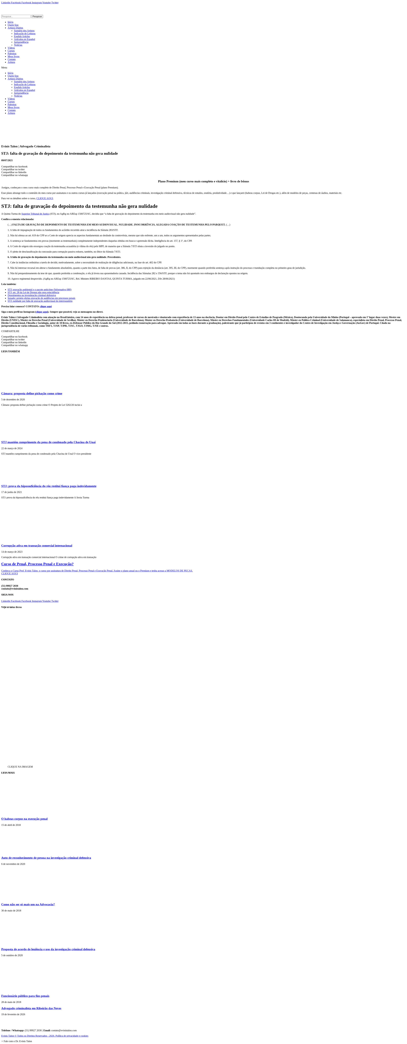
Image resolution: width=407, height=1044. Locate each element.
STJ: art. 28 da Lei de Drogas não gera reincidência (33, 292)
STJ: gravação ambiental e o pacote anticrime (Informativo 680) (39, 289)
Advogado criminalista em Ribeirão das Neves (31, 1008)
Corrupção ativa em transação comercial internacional (36, 545)
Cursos (11, 50)
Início (10, 22)
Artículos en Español (24, 39)
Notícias (18, 45)
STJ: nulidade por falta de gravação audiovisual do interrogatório (40, 301)
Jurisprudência (21, 42)
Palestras (12, 53)
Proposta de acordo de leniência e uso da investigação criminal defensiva (48, 949)
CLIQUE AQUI (44, 198)
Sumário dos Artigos (24, 30)
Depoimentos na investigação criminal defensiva (32, 295)
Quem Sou (13, 25)
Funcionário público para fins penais (25, 996)
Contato (12, 59)
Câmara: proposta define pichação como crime (31, 393)
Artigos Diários (15, 27)
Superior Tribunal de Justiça (35, 213)
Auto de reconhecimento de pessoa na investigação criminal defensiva (46, 857)
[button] (203, 67)
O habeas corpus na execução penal (24, 818)
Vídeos (11, 47)
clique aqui (46, 306)
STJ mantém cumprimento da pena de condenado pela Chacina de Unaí (48, 442)
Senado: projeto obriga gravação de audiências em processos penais (41, 298)
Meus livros (13, 56)
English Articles (22, 36)
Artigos (11, 62)
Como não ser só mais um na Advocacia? (28, 904)
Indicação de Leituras (24, 33)
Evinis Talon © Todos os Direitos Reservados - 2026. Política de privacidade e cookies (44, 1035)
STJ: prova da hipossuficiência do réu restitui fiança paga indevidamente (48, 486)
